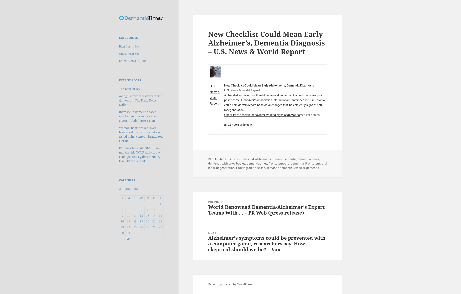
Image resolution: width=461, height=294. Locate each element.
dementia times (308, 159)
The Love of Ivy (129, 89)
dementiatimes (257, 163)
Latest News (127, 61)
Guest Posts (127, 54)
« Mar (128, 239)
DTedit (222, 159)
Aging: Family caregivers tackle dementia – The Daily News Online (140, 100)
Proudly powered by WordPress (230, 284)
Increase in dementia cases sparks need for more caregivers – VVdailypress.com (137, 116)
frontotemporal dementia (286, 163)
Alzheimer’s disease (268, 159)
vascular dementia (306, 168)
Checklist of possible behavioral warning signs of (262, 114)
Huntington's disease (250, 168)
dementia (289, 159)
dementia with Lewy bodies (226, 163)
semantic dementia (280, 168)
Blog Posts (126, 46)
